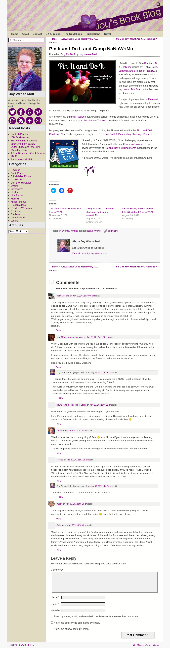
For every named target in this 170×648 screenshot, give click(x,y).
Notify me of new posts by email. (71, 628)
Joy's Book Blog (26, 645)
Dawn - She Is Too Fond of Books (71, 405)
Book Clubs (17, 173)
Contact (37, 33)
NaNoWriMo (94, 230)
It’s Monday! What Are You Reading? (138, 39)
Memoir (15, 198)
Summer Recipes (76, 116)
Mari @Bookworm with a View (69, 337)
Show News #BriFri (21, 159)
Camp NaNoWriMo (133, 144)
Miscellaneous (18, 201)
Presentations (18, 204)
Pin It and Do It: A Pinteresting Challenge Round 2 (125, 134)
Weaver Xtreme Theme (148, 645)
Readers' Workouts (21, 208)
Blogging (15, 169)
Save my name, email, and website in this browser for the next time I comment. (96, 616)
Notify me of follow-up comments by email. (77, 622)
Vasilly (59, 504)
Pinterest (153, 99)
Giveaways (17, 189)
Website (55, 610)
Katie (58, 525)
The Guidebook (73, 33)
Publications (93, 33)
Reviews (15, 214)
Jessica (59, 460)
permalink (113, 230)
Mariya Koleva (62, 296)
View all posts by (89, 253)
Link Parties (17, 195)
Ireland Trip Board (132, 89)
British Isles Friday (21, 176)
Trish (58, 430)
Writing (74, 230)
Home (14, 33)
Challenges (17, 179)
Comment (57, 569)
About (25, 33)
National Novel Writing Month (120, 147)
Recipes (15, 211)
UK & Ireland (53, 33)
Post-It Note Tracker (94, 120)
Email (55, 604)
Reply (59, 330)
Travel (107, 33)
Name (55, 597)
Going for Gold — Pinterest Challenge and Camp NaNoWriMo (100, 212)
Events (65, 230)
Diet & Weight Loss (21, 182)
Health (14, 192)
